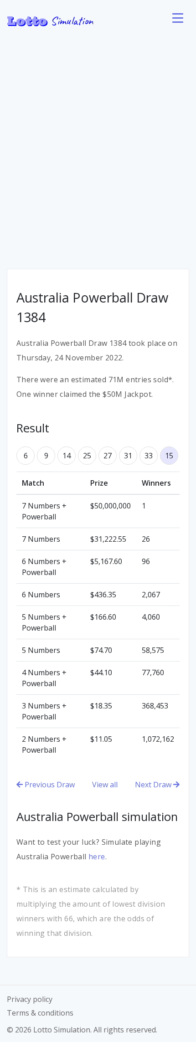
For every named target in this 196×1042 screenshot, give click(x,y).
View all (105, 785)
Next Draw (154, 785)
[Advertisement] (98, 143)
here (96, 857)
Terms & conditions (40, 1013)
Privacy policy (29, 999)
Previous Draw (49, 785)
